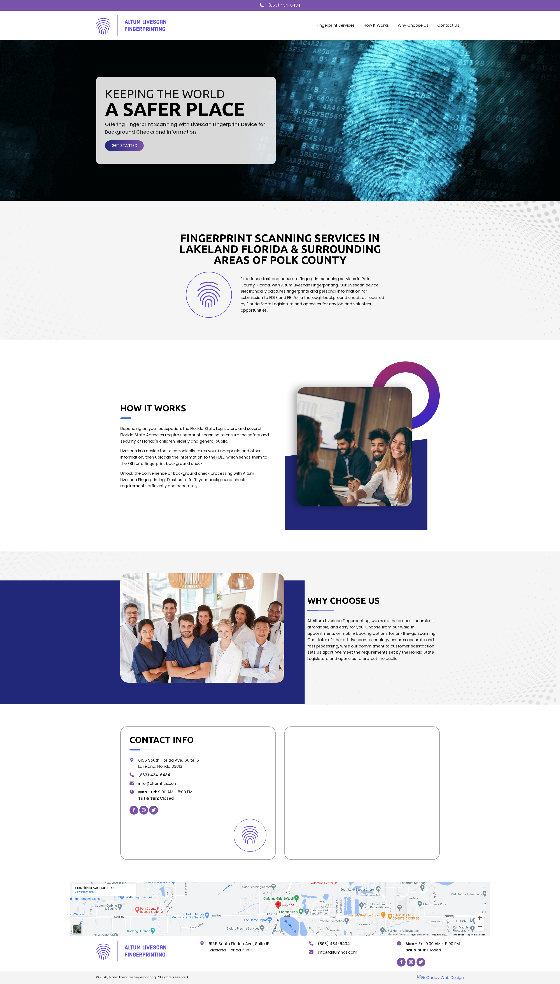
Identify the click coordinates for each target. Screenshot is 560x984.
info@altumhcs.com (158, 783)
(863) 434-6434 (284, 5)
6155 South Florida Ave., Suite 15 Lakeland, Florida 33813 (239, 947)
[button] (124, 145)
